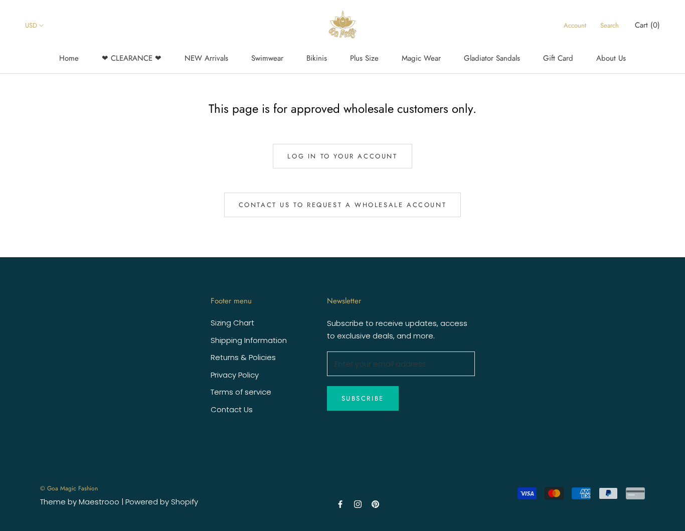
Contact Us (232, 409)
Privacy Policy (235, 375)
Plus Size (364, 58)
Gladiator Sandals (492, 58)
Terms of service (241, 392)
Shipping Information (249, 340)
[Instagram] (358, 503)
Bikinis (316, 58)
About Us (611, 58)
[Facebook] (340, 503)
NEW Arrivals (206, 58)
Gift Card (558, 58)
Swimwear (267, 58)
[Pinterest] (375, 503)
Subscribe (362, 398)
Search (609, 25)
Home (69, 58)
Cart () (647, 25)
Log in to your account (342, 156)
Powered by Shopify (161, 501)
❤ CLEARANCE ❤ (131, 58)
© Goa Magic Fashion (69, 488)
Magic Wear (421, 58)
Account (575, 25)
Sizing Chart (232, 322)
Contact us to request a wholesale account (343, 205)
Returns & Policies (243, 357)
